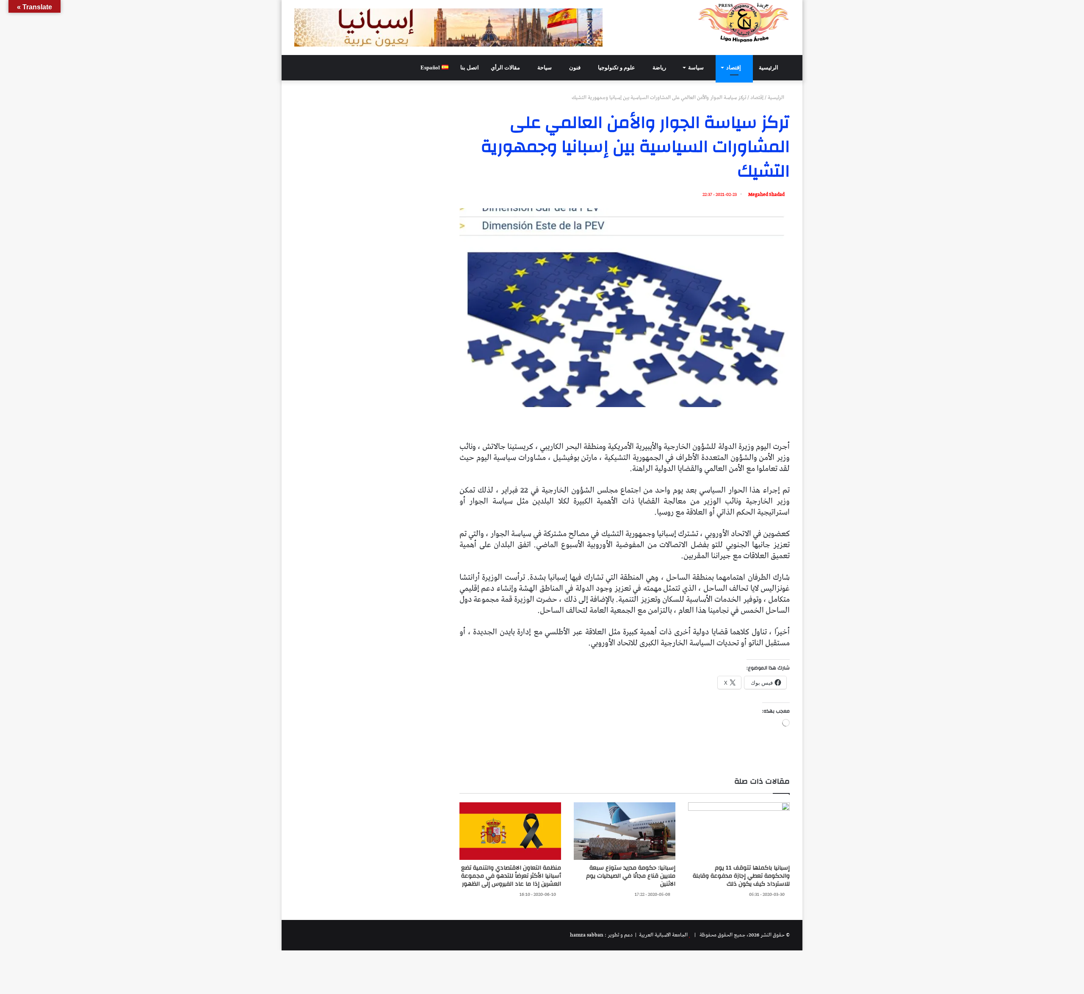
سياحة (545, 67)
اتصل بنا (469, 67)
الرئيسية (769, 67)
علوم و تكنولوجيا (617, 67)
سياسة (696, 67)
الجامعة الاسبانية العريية (663, 935)
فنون (575, 67)
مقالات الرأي (506, 67)
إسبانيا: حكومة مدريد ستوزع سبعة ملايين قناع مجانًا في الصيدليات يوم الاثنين (630, 875)
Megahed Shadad (766, 194)
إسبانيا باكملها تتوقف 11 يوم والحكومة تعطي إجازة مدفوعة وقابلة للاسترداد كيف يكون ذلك (741, 875)
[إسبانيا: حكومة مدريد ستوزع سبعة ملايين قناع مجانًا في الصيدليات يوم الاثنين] (624, 830)
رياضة (660, 67)
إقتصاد (734, 67)
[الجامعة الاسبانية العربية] (744, 22)
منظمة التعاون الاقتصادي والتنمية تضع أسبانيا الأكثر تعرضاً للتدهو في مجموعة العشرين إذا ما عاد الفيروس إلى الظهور (511, 875)
